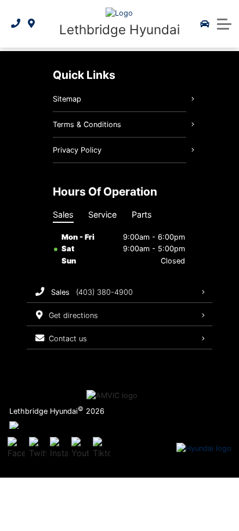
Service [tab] (102, 214)
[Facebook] (16, 448)
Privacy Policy (77, 150)
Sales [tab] (63, 214)
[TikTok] (101, 448)
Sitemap (67, 99)
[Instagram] (58, 448)
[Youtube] (80, 448)
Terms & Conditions (87, 124)
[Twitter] (37, 448)
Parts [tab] (142, 214)
